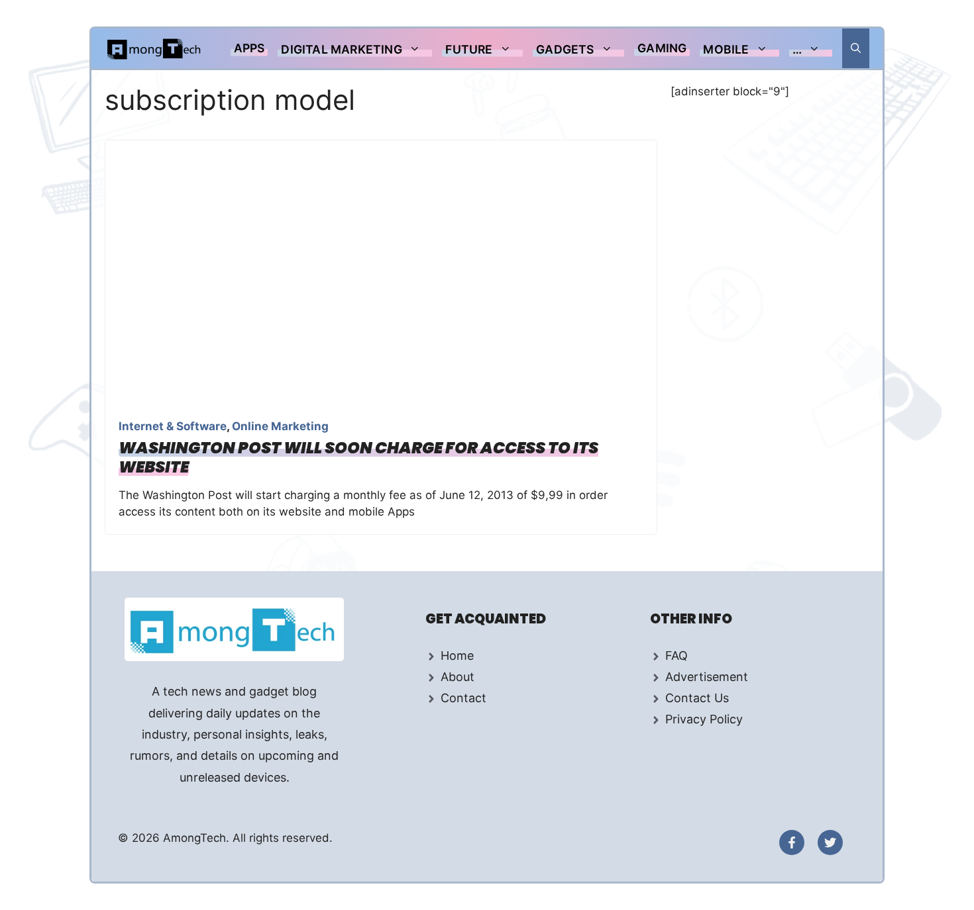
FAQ (676, 655)
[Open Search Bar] (855, 48)
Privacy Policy (704, 719)
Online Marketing (280, 426)
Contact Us (697, 698)
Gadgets (565, 49)
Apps (249, 48)
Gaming (661, 48)
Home (457, 655)
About (457, 677)
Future (468, 49)
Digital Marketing (341, 49)
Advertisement (706, 677)
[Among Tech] (155, 48)
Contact (463, 698)
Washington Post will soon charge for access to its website (358, 457)
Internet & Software (173, 426)
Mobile (726, 49)
